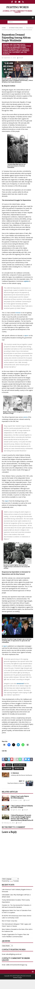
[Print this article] (17, 759)
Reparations (19, 768)
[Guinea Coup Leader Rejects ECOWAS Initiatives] (5, 798)
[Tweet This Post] (6, 759)
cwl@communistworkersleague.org (16, 965)
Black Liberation (19, 765)
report (26, 335)
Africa (9, 765)
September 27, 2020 (10, 58)
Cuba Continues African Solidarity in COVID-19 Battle (22, 806)
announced (20, 683)
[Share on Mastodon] (23, 759)
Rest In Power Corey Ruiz (9, 921)
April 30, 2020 (17, 810)
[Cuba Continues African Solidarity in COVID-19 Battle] (5, 808)
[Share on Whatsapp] (20, 759)
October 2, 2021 (17, 800)
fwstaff (21, 58)
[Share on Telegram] (25, 759)
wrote (25, 417)
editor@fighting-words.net (13, 954)
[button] (32, 17)
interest (18, 313)
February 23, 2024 (9, 823)
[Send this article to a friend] (14, 759)
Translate (16, 881)
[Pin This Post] (11, 759)
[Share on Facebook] (3, 759)
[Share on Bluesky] (28, 759)
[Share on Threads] (31, 759)
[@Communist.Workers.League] (12, 2)
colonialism (7, 768)
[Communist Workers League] (15, 2)
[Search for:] (17, 22)
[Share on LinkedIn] (8, 759)
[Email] (19, 2)
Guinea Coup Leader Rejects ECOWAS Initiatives (20, 797)
